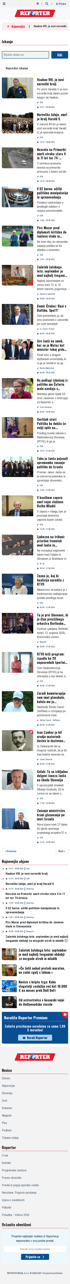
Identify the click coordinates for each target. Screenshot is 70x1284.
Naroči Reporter (37, 1037)
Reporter (43, 642)
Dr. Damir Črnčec (47, 329)
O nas (5, 1155)
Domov (6, 1078)
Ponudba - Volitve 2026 (15, 1215)
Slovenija (30, 889)
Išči (59, 54)
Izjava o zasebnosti (13, 1200)
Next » (61, 851)
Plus (4, 1123)
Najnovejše (8, 1086)
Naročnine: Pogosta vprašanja (19, 1192)
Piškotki (6, 1207)
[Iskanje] (47, 4)
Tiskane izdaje (10, 1138)
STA (41, 102)
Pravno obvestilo (11, 1178)
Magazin (30, 931)
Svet (28, 868)
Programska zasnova (14, 1170)
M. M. (42, 564)
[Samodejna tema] (37, 3)
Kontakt (6, 1163)
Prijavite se (33, 1257)
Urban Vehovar (46, 759)
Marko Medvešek (47, 368)
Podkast (7, 1130)
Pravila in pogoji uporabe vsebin (20, 1185)
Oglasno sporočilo (47, 294)
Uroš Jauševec (46, 407)
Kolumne (7, 1108)
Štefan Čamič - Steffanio (50, 720)
